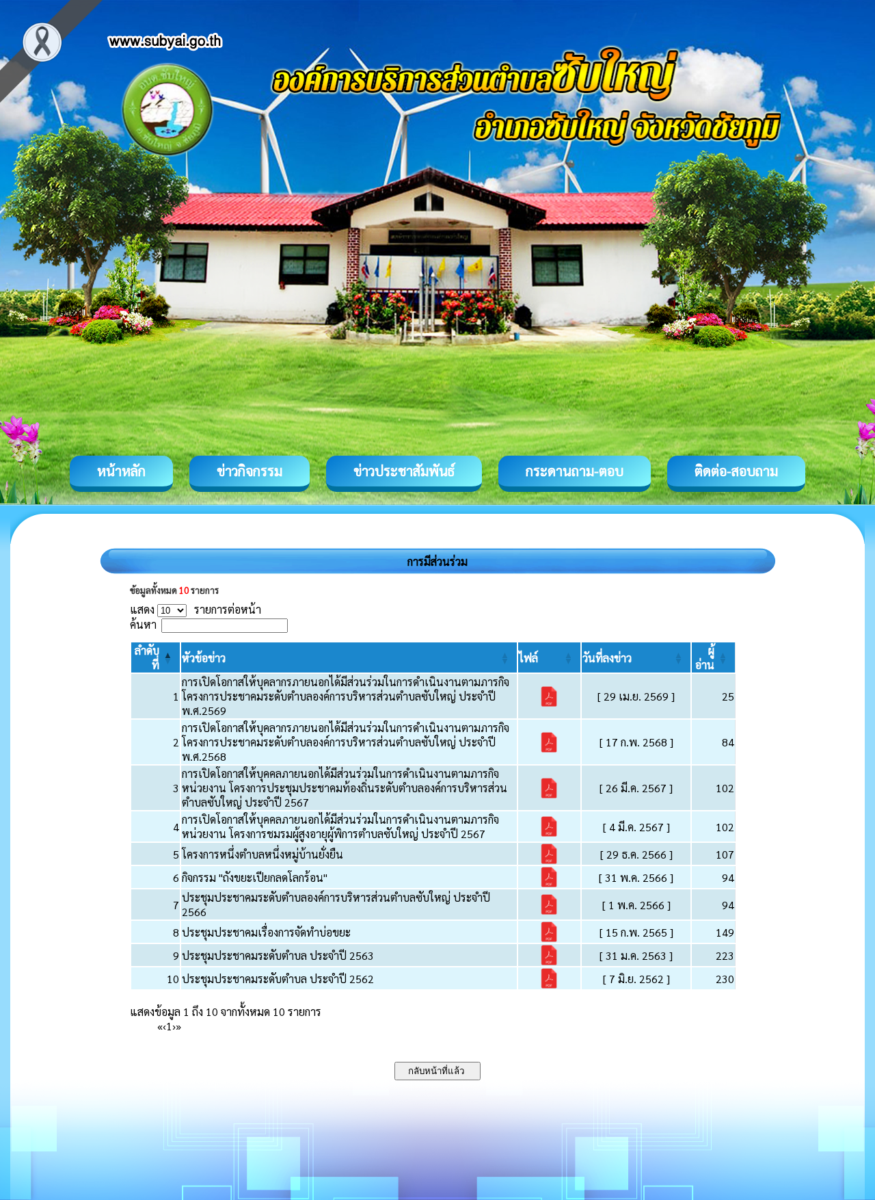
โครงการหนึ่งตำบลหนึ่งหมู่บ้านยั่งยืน (262, 854)
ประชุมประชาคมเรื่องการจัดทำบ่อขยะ (266, 932)
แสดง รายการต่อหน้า (195, 609)
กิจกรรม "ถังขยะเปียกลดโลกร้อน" (254, 877)
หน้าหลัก (121, 471)
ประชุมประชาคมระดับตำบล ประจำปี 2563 (278, 955)
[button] (204, 658)
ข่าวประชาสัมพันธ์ (404, 471)
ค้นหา (143, 624)
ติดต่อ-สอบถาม (736, 471)
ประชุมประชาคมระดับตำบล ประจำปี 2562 (278, 978)
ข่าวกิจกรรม (249, 471)
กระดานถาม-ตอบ (574, 471)
